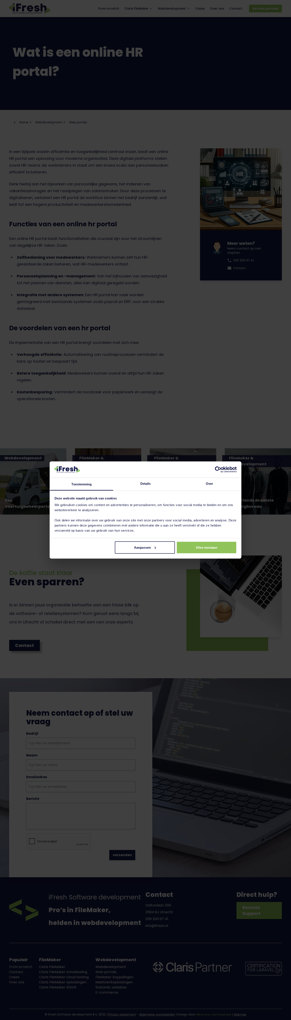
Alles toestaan (206, 547)
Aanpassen (142, 547)
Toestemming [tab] (81, 484)
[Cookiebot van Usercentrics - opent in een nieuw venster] (218, 469)
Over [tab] (209, 483)
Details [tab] (145, 483)
